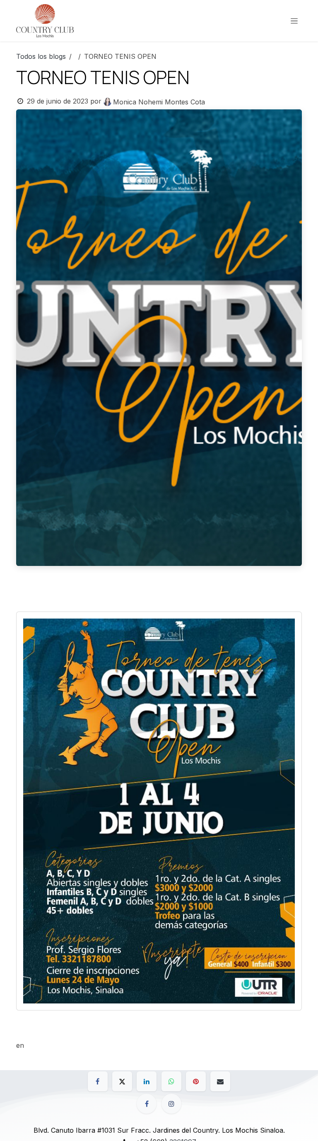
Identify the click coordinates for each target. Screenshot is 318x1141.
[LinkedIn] (147, 1081)
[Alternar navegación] (294, 21)
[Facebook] (98, 1081)
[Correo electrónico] (220, 1081)
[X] (122, 1081)
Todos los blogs (41, 56)
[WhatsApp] (171, 1081)
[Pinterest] (196, 1081)
